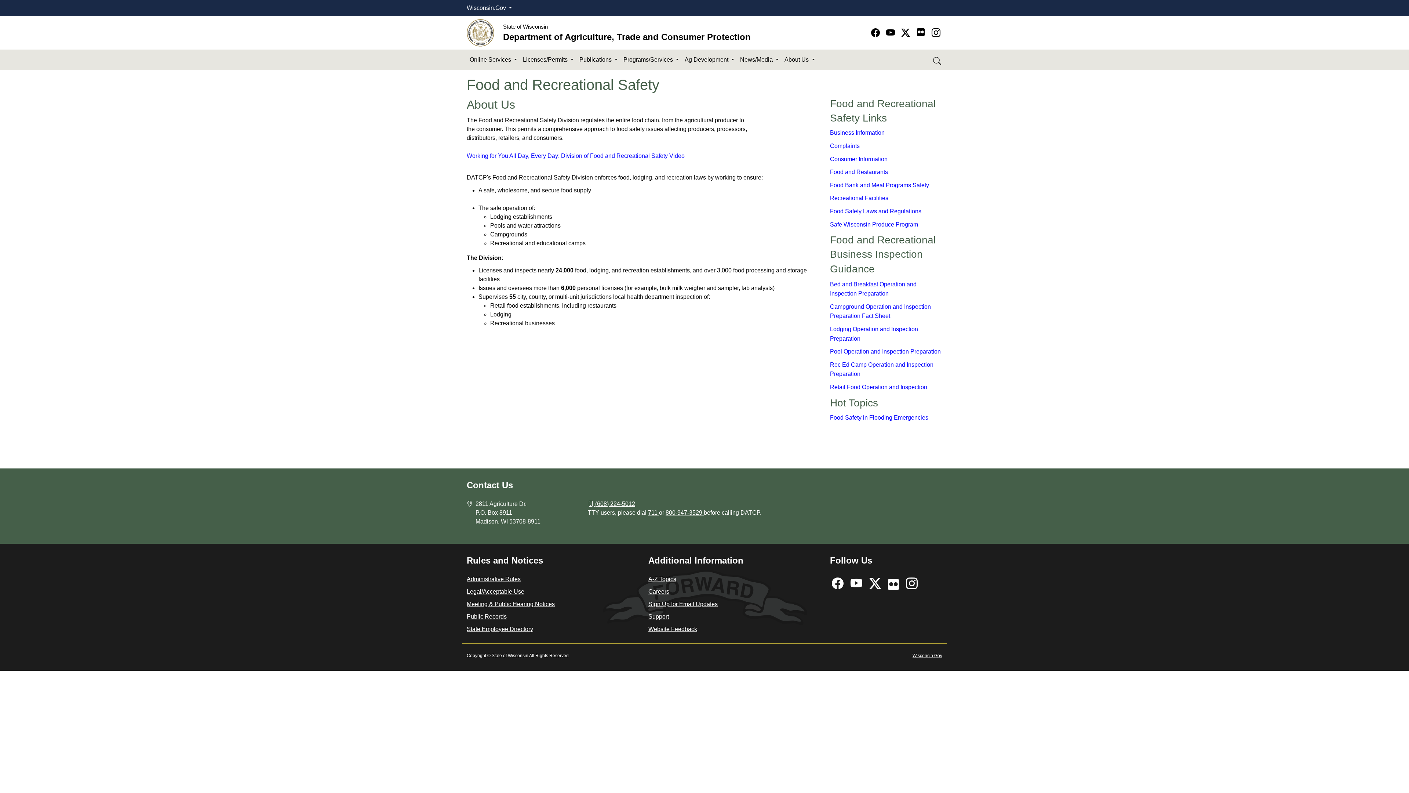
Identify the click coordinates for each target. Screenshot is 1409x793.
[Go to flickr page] (920, 32)
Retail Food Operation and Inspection (878, 387)
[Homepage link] (480, 32)
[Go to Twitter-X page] (907, 33)
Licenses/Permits (546, 60)
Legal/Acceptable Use (495, 592)
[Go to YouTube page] (892, 33)
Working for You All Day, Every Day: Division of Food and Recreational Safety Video (576, 156)
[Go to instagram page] (936, 33)
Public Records (487, 616)
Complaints (845, 146)
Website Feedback (672, 629)
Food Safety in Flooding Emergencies (879, 417)
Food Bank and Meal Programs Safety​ (879, 185)
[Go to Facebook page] (876, 33)
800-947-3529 (685, 513)
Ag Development (707, 60)
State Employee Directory (500, 629)
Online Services (491, 60)
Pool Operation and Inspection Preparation (885, 351)
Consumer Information (859, 159)
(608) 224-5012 (615, 504)
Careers (658, 592)
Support (658, 616)
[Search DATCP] (937, 60)
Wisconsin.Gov (487, 8)
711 (653, 513)
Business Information (857, 133)
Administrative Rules (494, 579)
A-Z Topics (662, 579)
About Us (797, 60)
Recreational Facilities (859, 198)
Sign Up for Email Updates (683, 604)
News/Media (757, 60)
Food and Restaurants (859, 172)
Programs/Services (648, 60)
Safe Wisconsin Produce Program (874, 224)
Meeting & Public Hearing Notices (511, 604)
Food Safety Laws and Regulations (875, 211)
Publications (596, 60)
